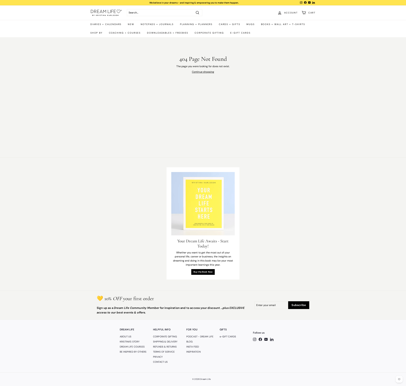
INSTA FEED (192, 346)
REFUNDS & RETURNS (165, 346)
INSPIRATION (193, 351)
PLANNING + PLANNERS (196, 24)
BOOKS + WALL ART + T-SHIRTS (283, 24)
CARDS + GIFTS (229, 24)
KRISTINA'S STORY (130, 341)
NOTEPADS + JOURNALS (157, 24)
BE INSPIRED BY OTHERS (133, 351)
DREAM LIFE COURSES (132, 346)
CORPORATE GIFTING (209, 32)
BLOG (189, 341)
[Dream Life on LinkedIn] (271, 339)
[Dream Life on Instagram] (254, 339)
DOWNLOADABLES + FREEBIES (167, 32)
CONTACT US (160, 362)
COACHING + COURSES (125, 32)
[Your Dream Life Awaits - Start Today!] (203, 203)
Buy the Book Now (203, 271)
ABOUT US (125, 336)
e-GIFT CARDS (240, 32)
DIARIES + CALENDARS (105, 24)
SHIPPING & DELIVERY (165, 341)
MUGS (250, 24)
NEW (131, 24)
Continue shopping (203, 71)
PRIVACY (158, 356)
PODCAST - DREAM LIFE (199, 336)
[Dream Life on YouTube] (266, 339)
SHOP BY (96, 32)
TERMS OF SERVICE (164, 351)
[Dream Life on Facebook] (260, 339)
